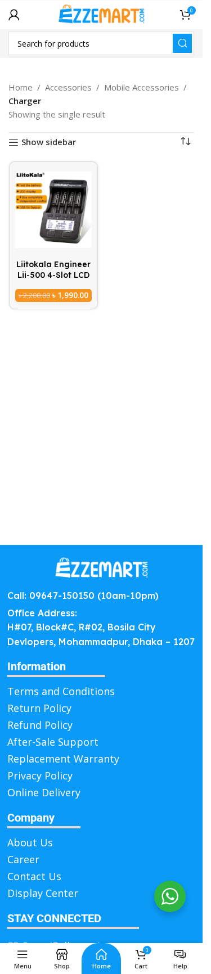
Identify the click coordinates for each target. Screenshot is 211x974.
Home (20, 87)
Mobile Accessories (141, 87)
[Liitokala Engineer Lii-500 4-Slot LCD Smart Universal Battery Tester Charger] (53, 210)
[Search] (182, 43)
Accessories (68, 87)
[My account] (14, 14)
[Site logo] (101, 13)
